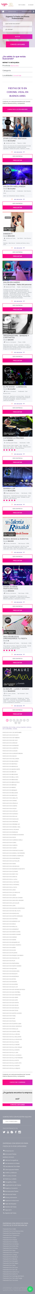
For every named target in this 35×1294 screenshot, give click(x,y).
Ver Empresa (17, 156)
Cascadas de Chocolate (12, 1166)
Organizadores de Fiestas (13, 1185)
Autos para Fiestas (10, 1154)
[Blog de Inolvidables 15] (11, 1132)
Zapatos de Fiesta (10, 1213)
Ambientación (9, 1151)
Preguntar (17, 160)
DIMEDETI (7, 234)
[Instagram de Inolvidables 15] (19, 1132)
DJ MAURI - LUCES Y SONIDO (16, 689)
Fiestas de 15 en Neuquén (10, 1261)
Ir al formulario (11, 1121)
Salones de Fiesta (10, 1194)
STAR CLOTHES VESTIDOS (14, 138)
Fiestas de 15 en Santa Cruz (11, 1272)
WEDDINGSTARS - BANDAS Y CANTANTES (16, 337)
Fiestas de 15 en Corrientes (11, 1244)
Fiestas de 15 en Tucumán (10, 1280)
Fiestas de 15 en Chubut (10, 1239)
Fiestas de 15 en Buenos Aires (11, 1233)
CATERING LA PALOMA (13, 438)
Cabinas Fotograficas (11, 1160)
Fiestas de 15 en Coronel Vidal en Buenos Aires (17, 92)
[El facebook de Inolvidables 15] (15, 1132)
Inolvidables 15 (4, 5)
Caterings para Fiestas (12, 1169)
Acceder (30, 5)
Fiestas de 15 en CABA (9, 1229)
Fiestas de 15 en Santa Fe (10, 1274)
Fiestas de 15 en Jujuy (9, 1250)
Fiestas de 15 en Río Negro (10, 1263)
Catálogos (12, 11)
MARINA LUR (9, 488)
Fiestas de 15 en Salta (9, 1265)
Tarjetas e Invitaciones (12, 1200)
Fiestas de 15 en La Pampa (11, 1252)
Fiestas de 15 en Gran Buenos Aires (13, 1231)
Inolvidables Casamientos (11, 5)
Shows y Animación (11, 1197)
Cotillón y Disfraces (11, 1172)
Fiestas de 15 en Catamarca (11, 1235)
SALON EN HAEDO (11, 282)
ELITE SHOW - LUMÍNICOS (15, 387)
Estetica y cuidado (10, 1179)
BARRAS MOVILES (8, 1157)
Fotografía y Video (10, 1182)
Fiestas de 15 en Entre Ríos (10, 1246)
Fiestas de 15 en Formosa (10, 1248)
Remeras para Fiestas (11, 1191)
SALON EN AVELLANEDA (14, 186)
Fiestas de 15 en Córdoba (10, 1242)
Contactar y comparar (17, 1082)
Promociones (26, 11)
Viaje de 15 (8, 1210)
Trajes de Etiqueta (10, 1203)
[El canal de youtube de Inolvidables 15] (7, 1132)
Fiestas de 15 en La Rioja (10, 1254)
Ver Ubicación (18, 152)
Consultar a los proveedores (17, 109)
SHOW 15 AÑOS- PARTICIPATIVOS (10, 588)
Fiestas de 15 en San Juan (10, 1267)
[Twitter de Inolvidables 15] (4, 1132)
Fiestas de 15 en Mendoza (10, 1257)
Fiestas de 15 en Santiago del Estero (13, 1276)
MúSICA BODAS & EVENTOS (15, 539)
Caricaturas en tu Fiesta (12, 1163)
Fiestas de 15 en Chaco (9, 1237)
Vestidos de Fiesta (10, 1207)
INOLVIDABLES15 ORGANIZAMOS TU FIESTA (15, 638)
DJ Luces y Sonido (10, 1175)
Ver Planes (21, 5)
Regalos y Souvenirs (11, 1188)
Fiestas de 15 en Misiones (10, 1259)
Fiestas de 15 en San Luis (10, 1269)
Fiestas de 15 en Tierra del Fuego (12, 1278)
